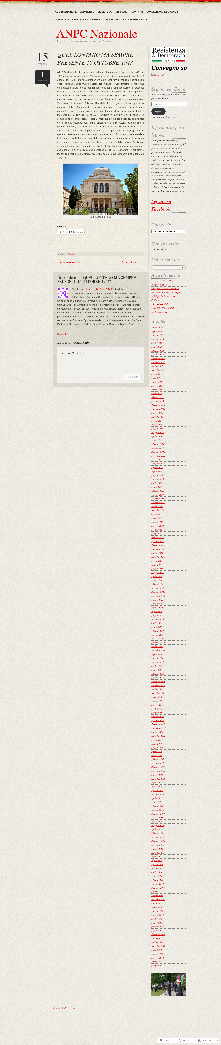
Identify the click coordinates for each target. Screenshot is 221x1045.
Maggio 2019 (157, 661)
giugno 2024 (157, 428)
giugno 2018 (157, 700)
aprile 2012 (156, 961)
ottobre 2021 (157, 553)
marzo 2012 (156, 965)
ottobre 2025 (157, 366)
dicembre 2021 (158, 545)
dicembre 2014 (158, 840)
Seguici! (158, 111)
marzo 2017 (156, 755)
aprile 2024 (156, 436)
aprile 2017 (156, 751)
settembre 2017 (158, 735)
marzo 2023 (156, 486)
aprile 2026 (156, 342)
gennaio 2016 (157, 809)
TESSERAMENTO (137, 19)
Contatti (137, 11)
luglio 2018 (156, 697)
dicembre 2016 (158, 767)
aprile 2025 (156, 389)
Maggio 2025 (157, 385)
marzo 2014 (156, 876)
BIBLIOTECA (105, 11)
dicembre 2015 (158, 813)
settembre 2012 (158, 946)
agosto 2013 (157, 903)
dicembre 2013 (158, 887)
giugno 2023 (157, 475)
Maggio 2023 (157, 479)
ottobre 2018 (157, 689)
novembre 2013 (158, 891)
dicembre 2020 (158, 591)
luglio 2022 (156, 518)
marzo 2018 (156, 712)
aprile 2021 (156, 576)
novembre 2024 (158, 409)
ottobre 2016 (157, 774)
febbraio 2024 (157, 444)
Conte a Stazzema (159, 311)
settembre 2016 (158, 778)
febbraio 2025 (157, 397)
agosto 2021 (157, 560)
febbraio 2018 (157, 716)
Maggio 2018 (157, 704)
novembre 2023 (158, 455)
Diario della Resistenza (70, 19)
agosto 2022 (157, 514)
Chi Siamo (121, 11)
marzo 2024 (156, 440)
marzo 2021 (156, 580)
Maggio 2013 (157, 914)
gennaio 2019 (157, 677)
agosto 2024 (157, 420)
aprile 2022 (156, 529)
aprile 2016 (156, 798)
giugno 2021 (157, 568)
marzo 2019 (156, 669)
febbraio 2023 (157, 490)
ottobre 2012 (157, 942)
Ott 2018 (42, 58)
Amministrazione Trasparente (74, 11)
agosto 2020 (157, 607)
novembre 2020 (158, 595)
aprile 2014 (156, 872)
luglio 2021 (156, 564)
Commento (42, 75)
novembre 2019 (158, 642)
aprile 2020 (156, 623)
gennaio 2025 (157, 401)
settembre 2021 (158, 556)
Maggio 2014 (157, 868)
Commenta (132, 377)
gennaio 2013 (157, 930)
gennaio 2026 (157, 354)
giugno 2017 (157, 747)
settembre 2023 (158, 463)
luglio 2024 (156, 424)
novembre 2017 (158, 728)
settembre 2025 (158, 370)
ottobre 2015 (157, 817)
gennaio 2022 (157, 541)
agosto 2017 (157, 739)
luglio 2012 (156, 949)
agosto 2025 (157, 374)
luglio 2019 (156, 654)
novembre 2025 (158, 362)
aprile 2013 (156, 918)
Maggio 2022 (157, 525)
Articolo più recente (133, 261)
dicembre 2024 (158, 405)
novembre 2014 (158, 844)
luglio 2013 (156, 907)
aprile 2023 (156, 482)
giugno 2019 (157, 658)
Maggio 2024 (157, 432)
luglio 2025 (156, 377)
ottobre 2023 (157, 459)
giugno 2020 (157, 615)
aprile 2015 (156, 829)
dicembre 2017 (158, 724)
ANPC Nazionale (96, 33)
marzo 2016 (156, 802)
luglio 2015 (156, 821)
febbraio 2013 (157, 926)
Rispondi (63, 333)
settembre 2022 (158, 510)
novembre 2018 (158, 685)
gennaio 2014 (157, 883)
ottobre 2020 (157, 599)
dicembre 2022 (158, 498)
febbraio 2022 (157, 537)
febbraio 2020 (157, 630)
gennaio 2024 (157, 447)
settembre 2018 (158, 693)
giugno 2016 (157, 790)
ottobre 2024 (157, 412)
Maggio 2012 (157, 957)
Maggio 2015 (157, 825)
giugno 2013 (157, 911)
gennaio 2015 (157, 837)
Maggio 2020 (157, 619)
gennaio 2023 (157, 494)
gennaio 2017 (157, 763)
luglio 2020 (156, 611)
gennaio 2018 (157, 720)
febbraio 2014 (157, 879)
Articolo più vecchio (68, 261)
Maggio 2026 (157, 338)
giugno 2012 (157, 953)
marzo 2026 (156, 346)
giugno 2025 (157, 381)
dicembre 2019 (158, 638)
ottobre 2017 (157, 732)
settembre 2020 (158, 603)
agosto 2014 (157, 856)
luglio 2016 (156, 786)
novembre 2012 (158, 938)
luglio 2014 (156, 860)
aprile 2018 (156, 708)
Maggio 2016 (157, 794)
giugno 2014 (157, 864)
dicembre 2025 (158, 358)
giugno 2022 (157, 521)
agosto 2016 (157, 782)
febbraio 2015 (157, 833)
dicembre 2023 (158, 451)
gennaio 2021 (157, 588)
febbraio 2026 (157, 350)
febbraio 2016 (157, 805)
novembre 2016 (158, 770)
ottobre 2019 (157, 646)
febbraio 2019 (157, 673)
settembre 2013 (158, 899)
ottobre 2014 (157, 848)
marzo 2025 (156, 393)
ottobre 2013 (157, 895)
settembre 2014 (158, 852)
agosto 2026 (157, 327)
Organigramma (114, 19)
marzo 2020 (156, 626)
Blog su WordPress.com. (64, 1007)
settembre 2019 (158, 650)
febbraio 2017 (157, 759)
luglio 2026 (156, 331)
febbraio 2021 (157, 584)
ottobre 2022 (157, 506)
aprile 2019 (156, 665)
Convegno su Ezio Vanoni (163, 11)
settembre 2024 (158, 416)
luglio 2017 (156, 743)
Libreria (95, 19)
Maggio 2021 (157, 572)
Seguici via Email (168, 88)
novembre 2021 (158, 549)
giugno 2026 (157, 335)
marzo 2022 (156, 533)
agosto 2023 (157, 467)
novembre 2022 (158, 502)
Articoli (71, 254)
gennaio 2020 (157, 634)
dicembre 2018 (158, 681)
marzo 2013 (156, 922)
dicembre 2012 (158, 934)
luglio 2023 (156, 471)
